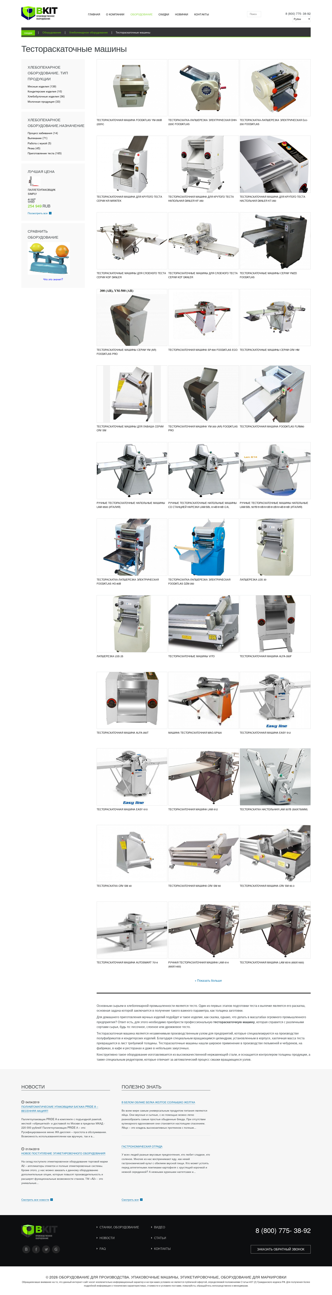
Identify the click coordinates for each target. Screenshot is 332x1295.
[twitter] (46, 1249)
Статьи (160, 1238)
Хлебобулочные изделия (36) (46, 96)
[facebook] (36, 1249)
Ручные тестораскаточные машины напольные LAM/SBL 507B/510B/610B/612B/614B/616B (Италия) (274, 505)
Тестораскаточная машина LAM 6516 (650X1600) (272, 962)
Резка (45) (34, 148)
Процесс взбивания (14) (43, 133)
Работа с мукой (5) (39, 143)
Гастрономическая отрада (142, 1146)
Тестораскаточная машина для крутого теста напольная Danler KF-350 (201, 198)
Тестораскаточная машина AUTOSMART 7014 (127, 962)
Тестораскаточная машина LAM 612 (193, 809)
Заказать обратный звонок (280, 1249)
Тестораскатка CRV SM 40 (114, 886)
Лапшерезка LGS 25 (110, 656)
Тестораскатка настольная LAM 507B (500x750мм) (274, 809)
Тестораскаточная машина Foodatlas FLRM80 (272, 426)
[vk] (26, 1249)
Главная (94, 14)
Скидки (164, 14)
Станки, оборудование (119, 1227)
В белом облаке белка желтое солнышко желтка (158, 1102)
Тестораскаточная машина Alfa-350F (266, 656)
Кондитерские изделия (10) (45, 91)
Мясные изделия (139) (42, 86)
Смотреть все (130, 1199)
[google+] (56, 1249)
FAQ (103, 1248)
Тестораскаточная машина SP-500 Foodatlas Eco (202, 350)
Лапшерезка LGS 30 (253, 579)
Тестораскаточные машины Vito (191, 656)
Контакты (201, 14)
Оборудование (141, 14)
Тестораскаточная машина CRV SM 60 (194, 886)
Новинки (181, 14)
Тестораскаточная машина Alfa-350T (123, 732)
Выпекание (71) (37, 138)
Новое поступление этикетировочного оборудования (63, 1153)
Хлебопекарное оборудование (88, 32)
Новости (107, 1238)
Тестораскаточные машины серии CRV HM (269, 350)
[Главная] (39, 14)
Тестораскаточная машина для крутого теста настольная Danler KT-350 (272, 198)
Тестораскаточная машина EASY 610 (122, 809)
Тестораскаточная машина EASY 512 (265, 732)
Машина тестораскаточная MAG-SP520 (195, 732)
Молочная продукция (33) (44, 101)
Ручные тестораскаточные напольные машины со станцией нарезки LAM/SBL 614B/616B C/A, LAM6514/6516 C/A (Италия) (202, 507)
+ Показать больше (208, 980)
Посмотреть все (38, 213)
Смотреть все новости (35, 1199)
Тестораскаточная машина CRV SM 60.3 (267, 886)
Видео (159, 1227)
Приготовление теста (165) (45, 153)
